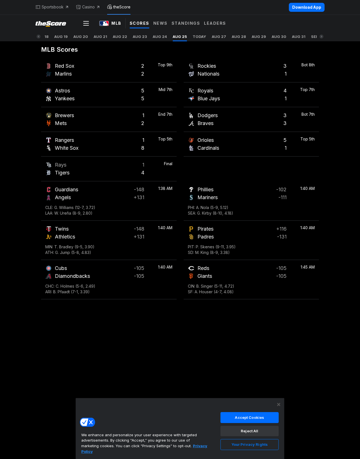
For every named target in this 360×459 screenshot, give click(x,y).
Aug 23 (140, 36)
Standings (186, 23)
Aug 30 (279, 36)
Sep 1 (316, 36)
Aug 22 (120, 36)
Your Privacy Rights (249, 444)
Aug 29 (259, 36)
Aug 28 (239, 36)
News (160, 23)
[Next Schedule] (321, 36)
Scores (139, 23)
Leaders (215, 23)
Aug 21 (100, 36)
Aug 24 (160, 36)
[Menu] (86, 23)
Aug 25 (180, 36)
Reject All (249, 431)
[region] (180, 428)
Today (199, 36)
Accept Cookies (249, 417)
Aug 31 (298, 36)
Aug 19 (61, 36)
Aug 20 (80, 36)
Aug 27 (219, 36)
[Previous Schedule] (38, 36)
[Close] (278, 404)
